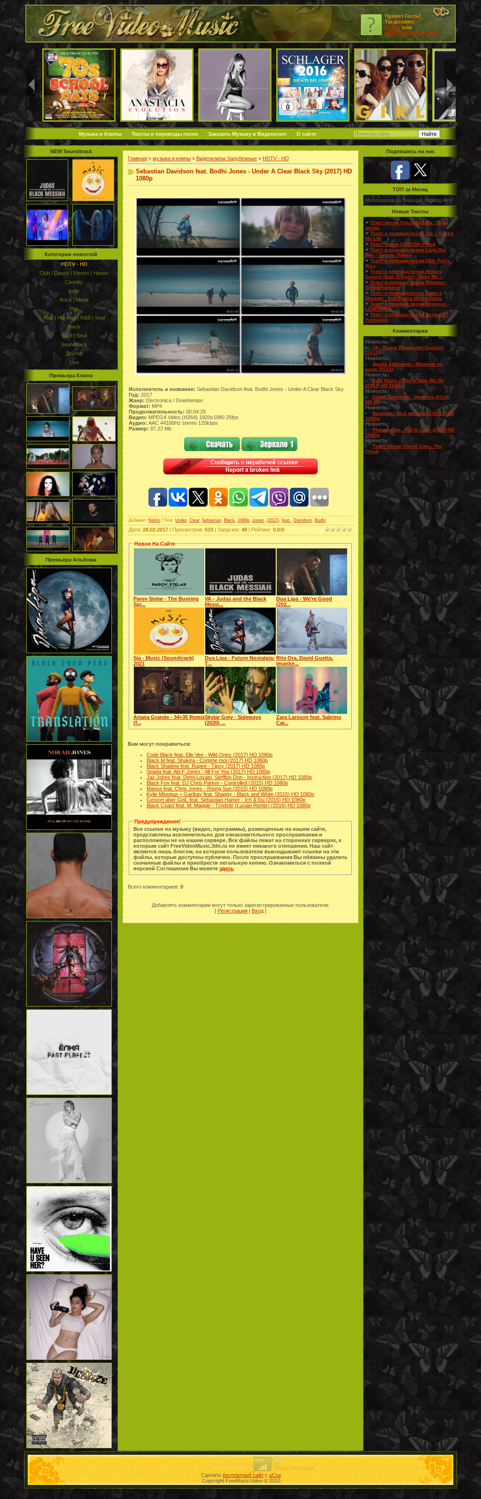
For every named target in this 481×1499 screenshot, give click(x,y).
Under (180, 520)
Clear (194, 520)
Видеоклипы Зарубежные (226, 158)
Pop (74, 309)
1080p (243, 520)
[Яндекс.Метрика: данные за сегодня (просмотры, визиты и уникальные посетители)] (293, 1464)
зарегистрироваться (411, 33)
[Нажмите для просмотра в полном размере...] (240, 373)
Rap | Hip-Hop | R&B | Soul (74, 317)
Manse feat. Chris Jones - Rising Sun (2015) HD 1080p (209, 788)
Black (229, 520)
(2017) (273, 520)
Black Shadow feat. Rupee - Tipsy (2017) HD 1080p (206, 766)
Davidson (303, 520)
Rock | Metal (74, 300)
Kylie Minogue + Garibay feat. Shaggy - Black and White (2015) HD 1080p (230, 794)
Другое (74, 353)
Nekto (154, 520)
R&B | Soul (74, 335)
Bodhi (320, 520)
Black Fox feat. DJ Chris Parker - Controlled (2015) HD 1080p (217, 783)
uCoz (275, 1475)
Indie (74, 291)
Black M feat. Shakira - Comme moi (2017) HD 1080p (207, 760)
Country (74, 282)
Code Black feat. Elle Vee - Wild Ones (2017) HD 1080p (209, 754)
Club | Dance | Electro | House (74, 273)
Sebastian (211, 520)
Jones (258, 520)
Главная (137, 158)
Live (74, 362)
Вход (258, 910)
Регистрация (232, 910)
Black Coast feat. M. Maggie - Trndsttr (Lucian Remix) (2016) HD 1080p (228, 805)
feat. (286, 520)
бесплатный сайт (243, 1475)
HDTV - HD (74, 264)
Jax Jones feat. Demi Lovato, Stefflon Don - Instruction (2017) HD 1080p (229, 777)
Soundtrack (74, 344)
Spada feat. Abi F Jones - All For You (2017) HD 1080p (208, 771)
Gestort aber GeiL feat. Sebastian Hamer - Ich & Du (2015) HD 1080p (226, 800)
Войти (393, 27)
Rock (74, 326)
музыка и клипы (172, 158)
